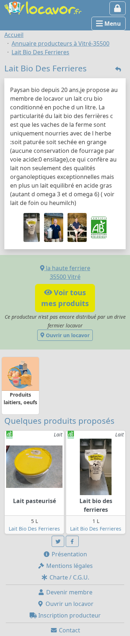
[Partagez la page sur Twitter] (58, 541)
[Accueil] (43, 7)
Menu (112, 24)
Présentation (68, 554)
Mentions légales (69, 566)
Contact (68, 630)
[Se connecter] (117, 8)
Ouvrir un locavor (67, 335)
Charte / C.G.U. (68, 577)
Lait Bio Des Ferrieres (34, 528)
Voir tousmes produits (65, 298)
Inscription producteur (69, 615)
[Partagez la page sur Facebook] (72, 541)
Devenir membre (68, 592)
